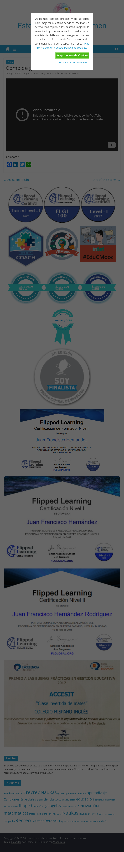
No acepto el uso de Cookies (73, 62)
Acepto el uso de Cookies (72, 55)
